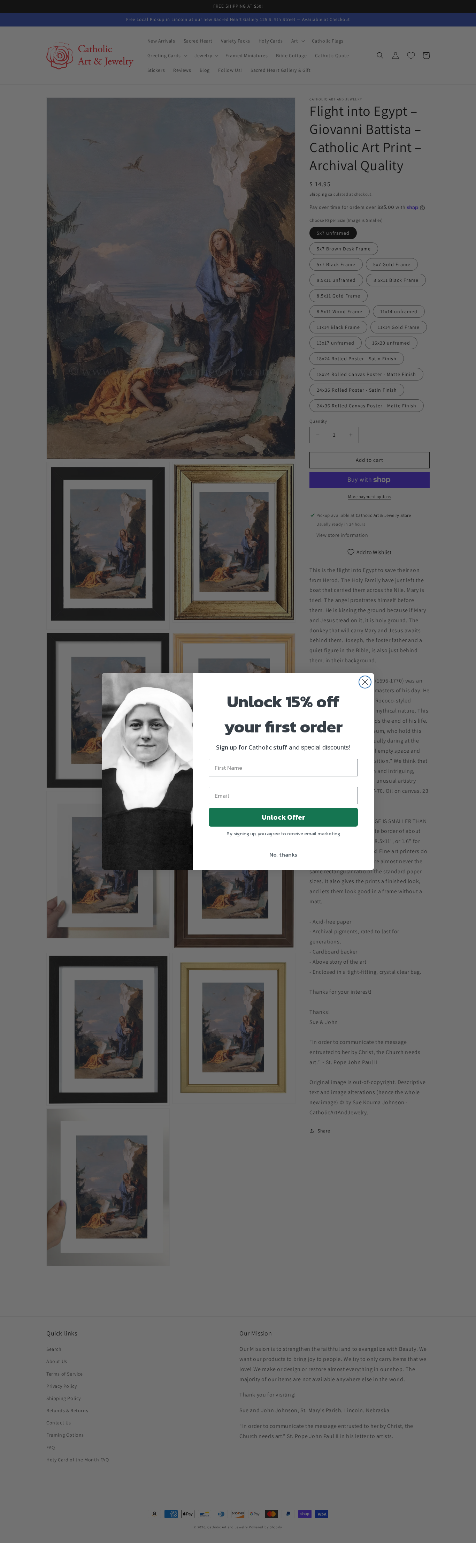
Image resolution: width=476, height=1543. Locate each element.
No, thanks (283, 854)
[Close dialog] (365, 682)
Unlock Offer (283, 817)
